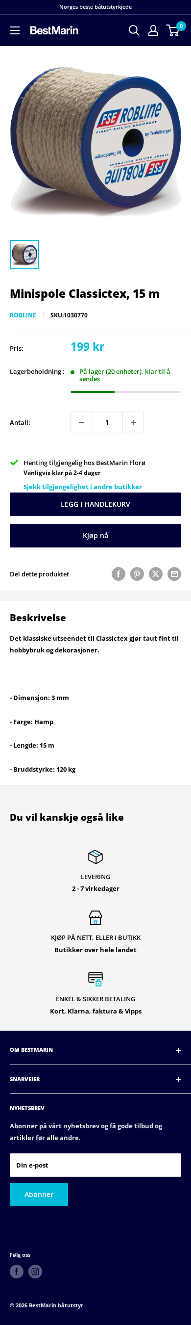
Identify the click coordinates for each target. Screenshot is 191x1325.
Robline (23, 315)
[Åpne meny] (15, 30)
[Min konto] (153, 30)
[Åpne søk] (134, 30)
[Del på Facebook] (118, 574)
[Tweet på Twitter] (156, 574)
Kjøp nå (95, 535)
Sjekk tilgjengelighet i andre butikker (83, 486)
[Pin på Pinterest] (137, 574)
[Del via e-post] (174, 574)
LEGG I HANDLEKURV (95, 504)
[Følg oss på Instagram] (35, 1271)
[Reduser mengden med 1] (81, 422)
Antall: (20, 422)
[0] (173, 30)
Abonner (38, 1194)
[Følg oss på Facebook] (17, 1271)
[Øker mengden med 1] (133, 422)
